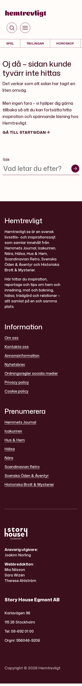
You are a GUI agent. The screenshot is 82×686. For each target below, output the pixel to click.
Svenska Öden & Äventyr (27, 475)
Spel (10, 43)
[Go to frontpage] (25, 13)
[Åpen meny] (25, 28)
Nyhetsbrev (15, 364)
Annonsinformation (22, 355)
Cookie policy (16, 391)
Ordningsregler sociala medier (31, 373)
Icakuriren (13, 431)
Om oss (11, 337)
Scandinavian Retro (22, 466)
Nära (9, 457)
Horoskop (65, 43)
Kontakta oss (17, 346)
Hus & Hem (15, 439)
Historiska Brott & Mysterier (29, 484)
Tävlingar (35, 43)
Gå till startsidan (25, 132)
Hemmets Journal (20, 422)
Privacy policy (17, 382)
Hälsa (10, 448)
